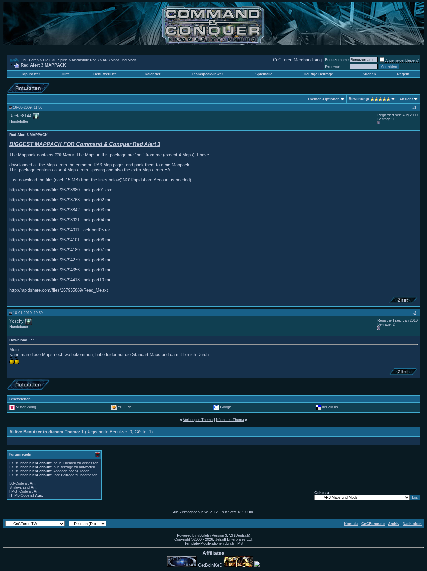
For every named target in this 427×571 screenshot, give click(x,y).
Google (226, 407)
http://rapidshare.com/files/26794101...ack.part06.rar (59, 239)
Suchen (369, 74)
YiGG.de (125, 407)
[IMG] (13, 491)
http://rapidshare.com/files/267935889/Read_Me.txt (58, 290)
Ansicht (406, 99)
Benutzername (337, 60)
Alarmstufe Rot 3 (85, 60)
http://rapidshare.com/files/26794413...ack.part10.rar (59, 279)
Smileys (15, 487)
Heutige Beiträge (318, 74)
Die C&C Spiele (55, 60)
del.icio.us (330, 407)
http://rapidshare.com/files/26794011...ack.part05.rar (59, 229)
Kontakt (351, 524)
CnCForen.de (373, 524)
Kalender (152, 74)
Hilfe (66, 74)
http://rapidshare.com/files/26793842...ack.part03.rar (59, 209)
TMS (239, 543)
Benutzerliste (105, 74)
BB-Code (16, 483)
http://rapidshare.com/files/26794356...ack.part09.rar (59, 269)
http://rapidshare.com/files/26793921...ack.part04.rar (59, 219)
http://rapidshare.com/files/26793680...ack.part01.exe (60, 189)
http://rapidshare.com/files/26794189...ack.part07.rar (59, 249)
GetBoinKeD (210, 565)
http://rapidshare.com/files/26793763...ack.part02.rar (59, 199)
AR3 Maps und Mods (120, 60)
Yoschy (16, 321)
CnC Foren (30, 60)
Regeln (403, 74)
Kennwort (332, 66)
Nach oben (412, 524)
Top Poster (30, 74)
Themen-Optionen (323, 99)
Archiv (393, 524)
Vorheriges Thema (198, 420)
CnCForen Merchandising (297, 59)
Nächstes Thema (230, 420)
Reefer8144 (20, 115)
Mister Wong (26, 407)
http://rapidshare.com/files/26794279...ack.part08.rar (59, 259)
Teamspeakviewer (207, 74)
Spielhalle (263, 74)
